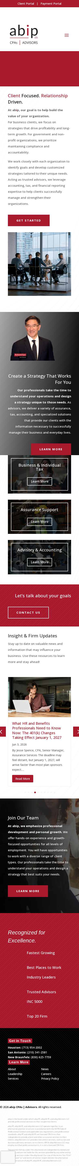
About (12, 1069)
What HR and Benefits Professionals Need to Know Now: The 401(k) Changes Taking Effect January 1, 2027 (36, 730)
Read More (22, 779)
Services (13, 1078)
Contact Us (28, 612)
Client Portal (26, 3)
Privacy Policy (50, 1078)
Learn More (51, 449)
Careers (46, 1074)
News (45, 1069)
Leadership (15, 1074)
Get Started (28, 220)
